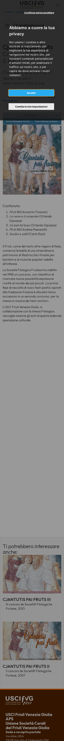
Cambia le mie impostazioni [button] (31, 106)
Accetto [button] (31, 92)
